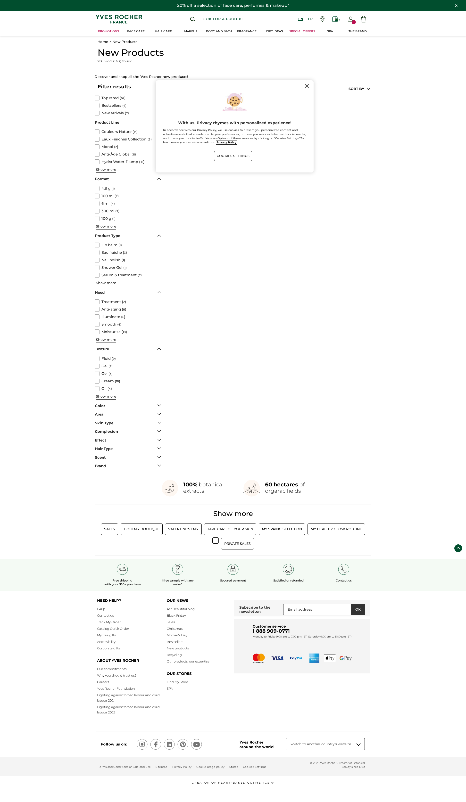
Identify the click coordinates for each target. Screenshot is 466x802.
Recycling (174, 655)
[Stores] (322, 19)
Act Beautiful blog (181, 609)
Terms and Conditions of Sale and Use (124, 767)
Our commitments (111, 669)
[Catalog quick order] (336, 19)
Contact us (105, 615)
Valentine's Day (183, 529)
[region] (235, 126)
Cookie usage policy (210, 767)
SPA (170, 688)
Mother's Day (177, 635)
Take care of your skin (230, 529)
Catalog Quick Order (113, 628)
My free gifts (106, 635)
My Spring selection (282, 529)
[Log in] (350, 19)
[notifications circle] (354, 22)
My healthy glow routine (336, 529)
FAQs (101, 609)
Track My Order (109, 622)
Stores (233, 767)
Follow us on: (114, 744)
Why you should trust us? (116, 675)
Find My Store (177, 682)
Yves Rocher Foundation (116, 688)
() (113, 98)
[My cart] (363, 19)
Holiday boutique (141, 529)
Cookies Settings (233, 156)
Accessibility (106, 642)
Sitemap (161, 767)
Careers (103, 682)
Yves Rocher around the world (257, 744)
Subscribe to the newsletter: (254, 609)
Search (193, 19)
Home (103, 42)
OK (358, 609)
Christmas (175, 628)
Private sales (237, 543)
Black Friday (176, 615)
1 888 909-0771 (271, 631)
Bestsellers (175, 642)
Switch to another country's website (320, 744)
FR (310, 19)
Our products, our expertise (188, 661)
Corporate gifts (108, 648)
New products (178, 648)
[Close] (306, 86)
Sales (109, 529)
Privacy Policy (182, 767)
